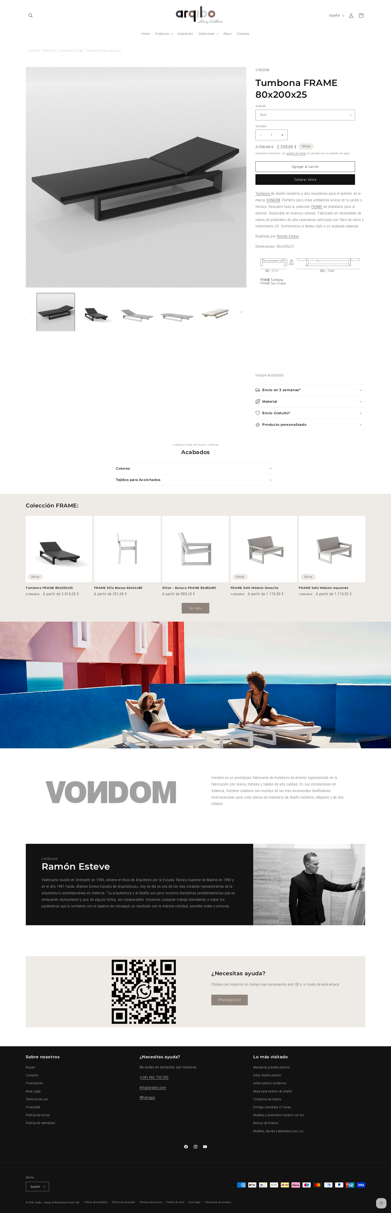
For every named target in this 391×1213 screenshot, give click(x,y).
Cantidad (260, 126)
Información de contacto (218, 1202)
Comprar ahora (305, 180)
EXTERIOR (34, 50)
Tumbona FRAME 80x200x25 (49, 588)
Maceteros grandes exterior (271, 1067)
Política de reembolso (40, 1123)
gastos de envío (296, 153)
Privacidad (33, 1107)
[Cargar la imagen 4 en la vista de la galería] (176, 312)
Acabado (260, 106)
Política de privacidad (123, 1202)
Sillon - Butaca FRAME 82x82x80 (189, 588)
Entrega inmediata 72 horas (272, 1107)
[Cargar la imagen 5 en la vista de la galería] (216, 312)
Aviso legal (194, 1202)
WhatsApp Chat (229, 1000)
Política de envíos (38, 1115)
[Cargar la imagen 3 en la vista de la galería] (136, 312)
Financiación (34, 1083)
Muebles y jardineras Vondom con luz (278, 1115)
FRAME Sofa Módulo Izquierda (323, 588)
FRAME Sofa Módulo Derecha (255, 588)
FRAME (79, 50)
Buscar (30, 1067)
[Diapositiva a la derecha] (241, 312)
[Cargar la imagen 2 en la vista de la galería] (96, 312)
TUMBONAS (66, 50)
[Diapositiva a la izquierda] (31, 312)
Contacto (32, 1075)
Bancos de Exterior (266, 1123)
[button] (31, 16)
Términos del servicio (150, 1202)
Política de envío (175, 1202)
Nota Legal (33, 1091)
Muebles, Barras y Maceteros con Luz (278, 1131)
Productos (49, 50)
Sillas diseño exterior (267, 1075)
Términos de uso (37, 1099)
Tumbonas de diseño (267, 1099)
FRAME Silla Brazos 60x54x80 (118, 588)
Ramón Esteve (288, 236)
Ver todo (195, 608)
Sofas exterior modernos (269, 1083)
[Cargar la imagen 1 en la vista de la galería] (56, 312)
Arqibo (38, 1202)
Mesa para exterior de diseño (272, 1091)
